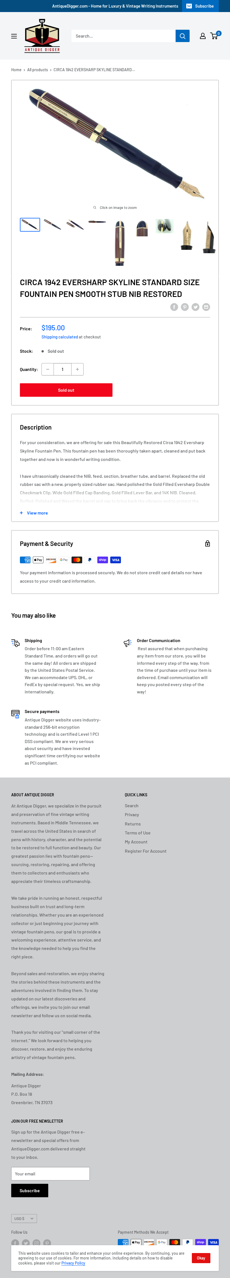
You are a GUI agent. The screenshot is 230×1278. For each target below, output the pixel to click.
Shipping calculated (60, 336)
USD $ (19, 1218)
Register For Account (146, 850)
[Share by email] (206, 306)
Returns (133, 823)
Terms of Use (138, 832)
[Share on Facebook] (174, 306)
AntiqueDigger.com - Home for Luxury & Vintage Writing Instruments (115, 5)
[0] (214, 36)
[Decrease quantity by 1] (48, 369)
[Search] (183, 36)
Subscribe (204, 5)
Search (132, 805)
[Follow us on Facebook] (15, 1243)
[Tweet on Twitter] (195, 306)
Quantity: (29, 369)
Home (16, 69)
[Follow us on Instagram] (36, 1243)
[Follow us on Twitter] (26, 1243)
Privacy (132, 814)
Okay (201, 1258)
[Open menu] (14, 36)
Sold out (66, 390)
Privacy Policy (73, 1263)
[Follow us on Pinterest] (47, 1243)
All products (37, 69)
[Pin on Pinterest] (185, 306)
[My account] (203, 36)
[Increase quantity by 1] (77, 369)
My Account (136, 841)
